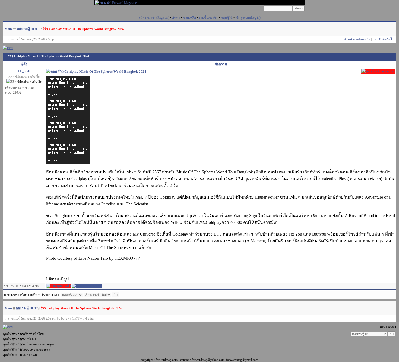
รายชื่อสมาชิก (208, 18)
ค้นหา (176, 18)
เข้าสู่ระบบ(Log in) (248, 18)
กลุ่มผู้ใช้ (227, 18)
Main (8, 29)
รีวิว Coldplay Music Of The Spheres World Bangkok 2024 (83, 29)
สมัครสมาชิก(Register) (153, 18)
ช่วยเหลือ (189, 18)
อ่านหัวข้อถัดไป (383, 39)
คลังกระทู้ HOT (27, 29)
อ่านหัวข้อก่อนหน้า (357, 39)
